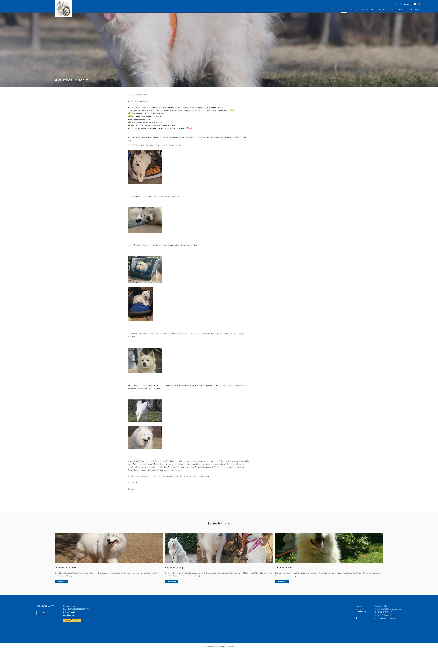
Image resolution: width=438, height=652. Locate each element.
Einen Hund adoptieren (399, 10)
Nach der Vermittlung (368, 10)
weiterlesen (61, 581)
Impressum (360, 609)
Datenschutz (361, 612)
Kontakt (359, 606)
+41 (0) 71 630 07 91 (386, 615)
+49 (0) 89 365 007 (384, 612)
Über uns (354, 10)
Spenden (43, 612)
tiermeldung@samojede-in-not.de (388, 618)
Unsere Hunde (332, 10)
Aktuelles (344, 10)
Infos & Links (415, 10)
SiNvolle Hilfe (383, 10)
